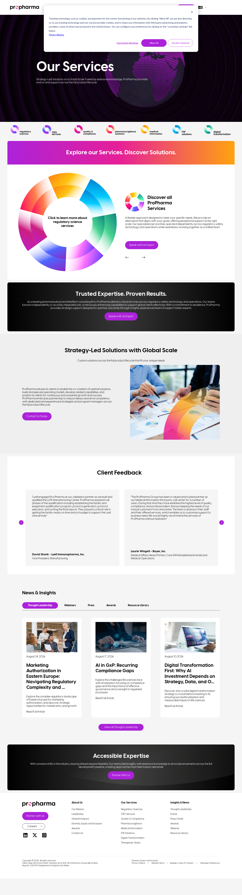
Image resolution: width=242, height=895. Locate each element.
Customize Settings (127, 42)
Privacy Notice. (56, 34)
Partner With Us (121, 775)
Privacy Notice (138, 863)
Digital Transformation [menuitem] (132, 838)
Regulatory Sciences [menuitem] (131, 809)
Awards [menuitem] (76, 828)
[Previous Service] (126, 254)
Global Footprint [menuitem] (80, 819)
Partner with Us (35, 816)
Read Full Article (35, 711)
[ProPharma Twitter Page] (35, 836)
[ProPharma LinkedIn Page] (25, 836)
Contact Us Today (36, 416)
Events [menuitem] (173, 814)
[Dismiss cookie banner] (192, 12)
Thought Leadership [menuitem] (180, 809)
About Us (77, 802)
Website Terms (157, 863)
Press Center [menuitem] (176, 819)
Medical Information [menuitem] (131, 828)
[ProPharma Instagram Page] (44, 836)
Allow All (153, 42)
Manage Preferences (210, 863)
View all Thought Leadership (121, 727)
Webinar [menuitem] (174, 828)
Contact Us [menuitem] (77, 833)
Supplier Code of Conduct (182, 863)
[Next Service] (143, 254)
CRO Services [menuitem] (128, 814)
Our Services (129, 802)
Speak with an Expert (141, 245)
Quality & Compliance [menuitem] (132, 819)
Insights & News (179, 802)
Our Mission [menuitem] (78, 809)
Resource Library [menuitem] (179, 833)
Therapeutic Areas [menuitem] (130, 843)
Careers (32, 826)
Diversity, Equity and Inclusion (145, 861)
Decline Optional (180, 42)
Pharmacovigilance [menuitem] (131, 824)
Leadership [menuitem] (77, 814)
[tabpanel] (174, 219)
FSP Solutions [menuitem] (127, 833)
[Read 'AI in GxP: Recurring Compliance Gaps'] (121, 637)
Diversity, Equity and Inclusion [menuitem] (87, 824)
